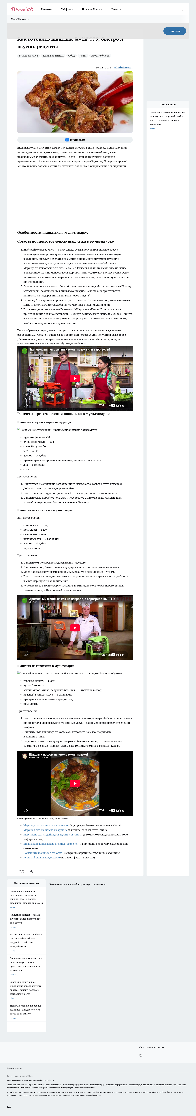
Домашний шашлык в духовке (42, 853)
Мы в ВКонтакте (20, 19)
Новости (116, 9)
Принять (175, 30)
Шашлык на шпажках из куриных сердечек (50, 843)
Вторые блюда (100, 55)
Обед (71, 55)
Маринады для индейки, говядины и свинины (52, 834)
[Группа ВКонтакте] (75, 140)
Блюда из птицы (53, 55)
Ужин (83, 55)
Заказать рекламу (14, 1068)
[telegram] (32, 871)
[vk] (22, 871)
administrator (123, 67)
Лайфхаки (67, 9)
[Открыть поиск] (181, 9)
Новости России (92, 9)
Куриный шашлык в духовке (41, 857)
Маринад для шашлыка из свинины (46, 825)
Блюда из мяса (28, 55)
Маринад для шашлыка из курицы (45, 830)
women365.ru (26, 1076)
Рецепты (46, 9)
